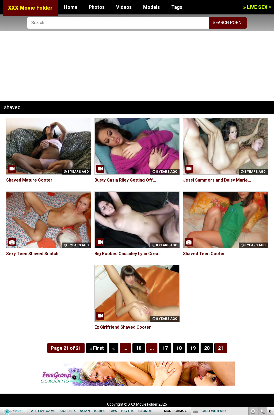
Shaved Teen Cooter (204, 253)
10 (138, 348)
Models (151, 7)
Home (70, 7)
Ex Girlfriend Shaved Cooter (122, 327)
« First (97, 348)
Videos (124, 7)
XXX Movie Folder (30, 8)
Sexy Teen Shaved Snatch (32, 253)
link (269, 331)
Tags (176, 7)
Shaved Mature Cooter (29, 180)
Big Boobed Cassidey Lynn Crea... (127, 253)
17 (165, 348)
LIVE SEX (257, 7)
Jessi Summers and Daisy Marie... (217, 180)
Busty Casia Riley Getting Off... (125, 180)
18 (179, 348)
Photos (97, 7)
